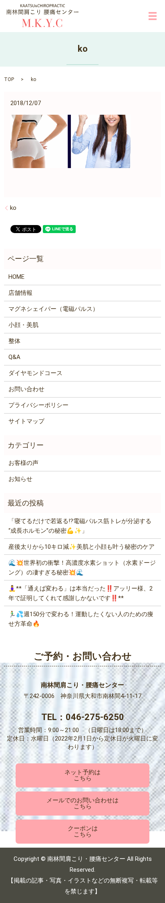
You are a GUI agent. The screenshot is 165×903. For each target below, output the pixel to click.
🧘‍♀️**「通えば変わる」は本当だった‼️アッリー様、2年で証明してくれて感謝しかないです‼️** (80, 593)
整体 (14, 341)
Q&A (14, 357)
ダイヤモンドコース (35, 373)
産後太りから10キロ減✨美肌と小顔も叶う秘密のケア (81, 546)
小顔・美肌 (23, 325)
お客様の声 (23, 463)
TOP (9, 79)
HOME (16, 276)
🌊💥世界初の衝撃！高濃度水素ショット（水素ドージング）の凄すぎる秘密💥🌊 (82, 567)
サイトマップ (26, 421)
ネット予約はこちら (82, 775)
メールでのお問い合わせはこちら (82, 803)
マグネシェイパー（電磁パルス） (53, 308)
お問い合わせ (26, 389)
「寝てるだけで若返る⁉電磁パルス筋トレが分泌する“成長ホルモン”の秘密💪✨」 (79, 525)
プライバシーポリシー (38, 405)
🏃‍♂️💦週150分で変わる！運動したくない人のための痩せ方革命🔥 (80, 619)
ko (13, 207)
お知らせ (20, 479)
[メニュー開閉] (153, 16)
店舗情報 (20, 292)
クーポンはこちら (83, 831)
